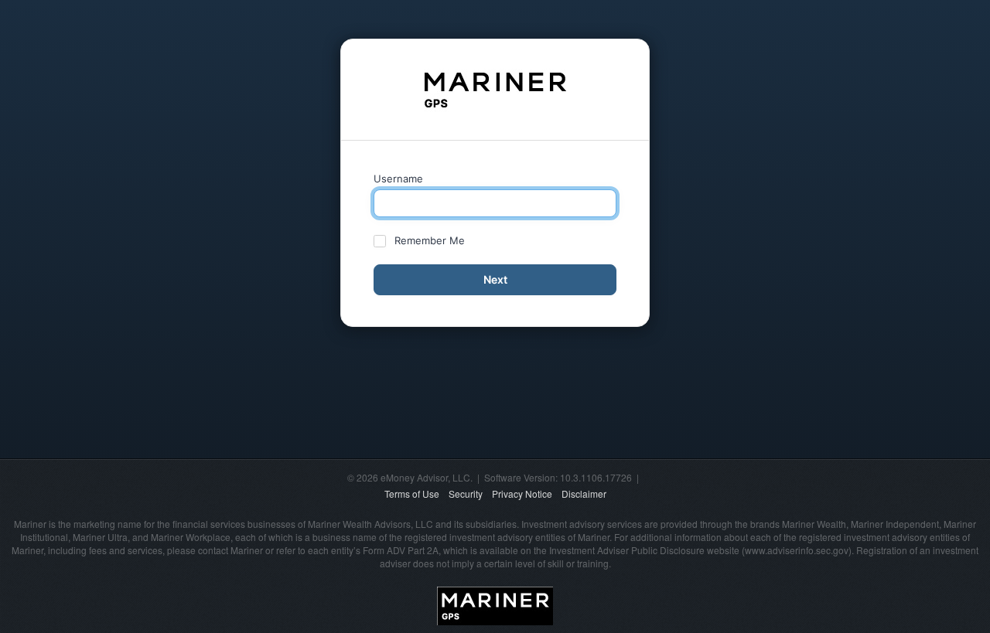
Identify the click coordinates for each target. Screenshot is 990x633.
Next (495, 279)
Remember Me (429, 240)
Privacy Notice (522, 493)
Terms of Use (411, 493)
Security (466, 493)
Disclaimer (584, 493)
